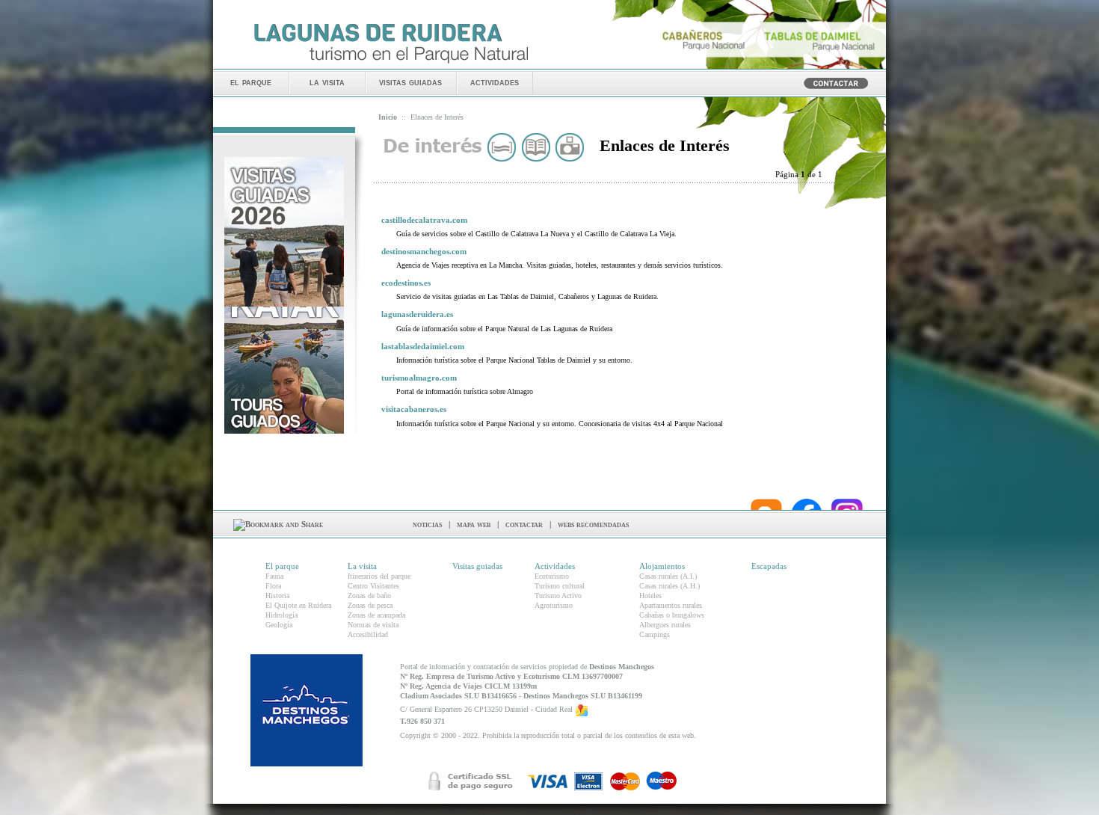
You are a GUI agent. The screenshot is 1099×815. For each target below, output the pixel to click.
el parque (250, 81)
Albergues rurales (665, 625)
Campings (654, 634)
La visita (362, 566)
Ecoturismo (552, 576)
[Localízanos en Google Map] (581, 709)
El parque (282, 566)
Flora (273, 586)
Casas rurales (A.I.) (668, 576)
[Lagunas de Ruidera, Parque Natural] (390, 64)
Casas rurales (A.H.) (669, 586)
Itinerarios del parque (379, 576)
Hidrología (281, 615)
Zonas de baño (369, 595)
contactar (524, 524)
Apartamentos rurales (670, 605)
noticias (427, 524)
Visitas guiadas (477, 566)
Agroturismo (554, 605)
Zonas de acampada (376, 615)
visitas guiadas (410, 81)
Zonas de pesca (370, 605)
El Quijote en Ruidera (298, 605)
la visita (327, 81)
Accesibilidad (368, 634)
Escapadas (768, 566)
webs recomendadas (593, 524)
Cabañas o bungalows (671, 615)
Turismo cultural (560, 586)
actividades (494, 81)
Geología (278, 625)
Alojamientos (662, 566)
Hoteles (650, 595)
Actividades (555, 566)
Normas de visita (373, 625)
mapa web (473, 524)
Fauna (274, 576)
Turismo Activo (558, 595)
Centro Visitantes (373, 586)
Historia (277, 595)
